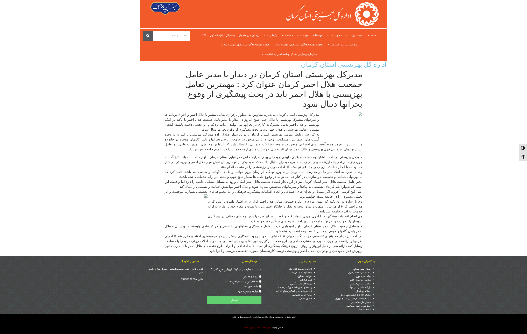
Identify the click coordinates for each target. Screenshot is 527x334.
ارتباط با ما (272, 35)
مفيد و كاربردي (250, 277)
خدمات (289, 35)
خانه (373, 35)
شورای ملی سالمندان (361, 302)
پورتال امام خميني (362, 269)
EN (204, 35)
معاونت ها (336, 35)
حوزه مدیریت (357, 35)
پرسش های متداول (249, 35)
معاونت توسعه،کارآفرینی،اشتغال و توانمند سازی (299, 45)
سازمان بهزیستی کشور (360, 280)
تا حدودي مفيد (250, 287)
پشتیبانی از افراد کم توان (222, 35)
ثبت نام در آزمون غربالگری (358, 306)
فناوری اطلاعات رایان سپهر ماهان (258, 327)
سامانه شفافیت (363, 310)
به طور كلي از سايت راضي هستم (241, 282)
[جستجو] (148, 36)
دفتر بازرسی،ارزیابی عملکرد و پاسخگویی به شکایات (291, 54)
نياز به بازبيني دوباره (248, 292)
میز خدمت (302, 35)
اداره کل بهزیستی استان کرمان (344, 64)
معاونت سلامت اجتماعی (344, 45)
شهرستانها (317, 35)
